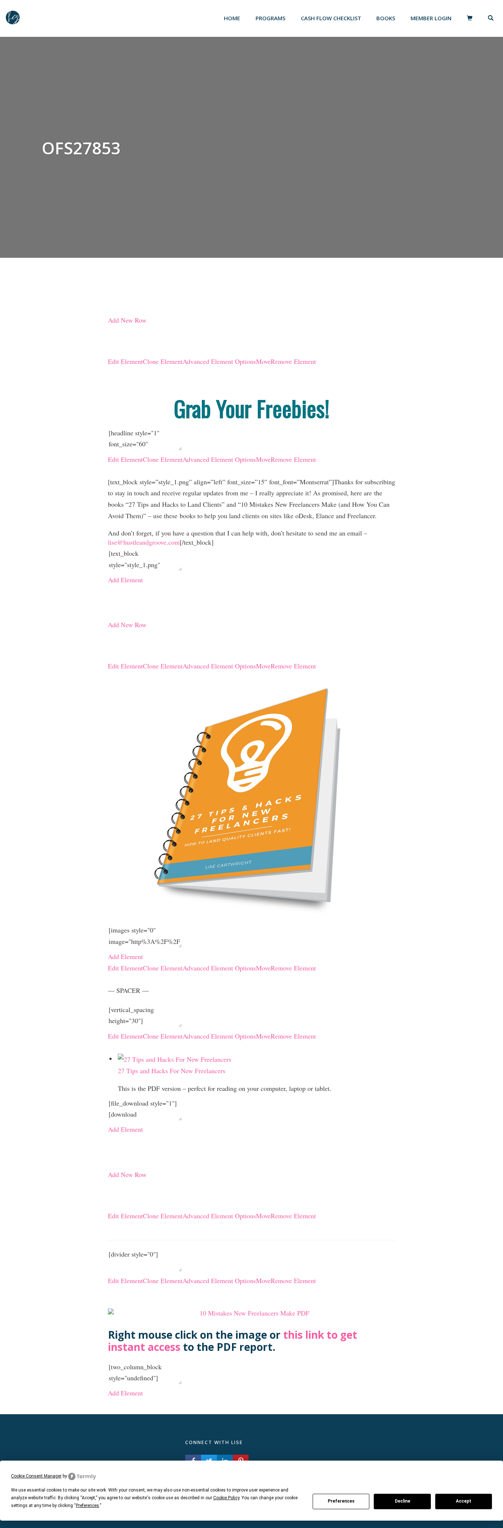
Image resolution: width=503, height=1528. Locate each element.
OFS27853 (81, 148)
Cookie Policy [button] (226, 1497)
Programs (270, 18)
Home (232, 18)
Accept (463, 1501)
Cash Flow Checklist (331, 18)
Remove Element (293, 361)
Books (385, 18)
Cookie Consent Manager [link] (36, 1476)
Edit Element (125, 361)
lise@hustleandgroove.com (144, 542)
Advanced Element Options (219, 361)
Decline (402, 1501)
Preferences (341, 1501)
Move (263, 361)
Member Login (431, 18)
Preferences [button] (87, 1505)
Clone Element (163, 361)
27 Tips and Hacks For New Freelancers (171, 1070)
